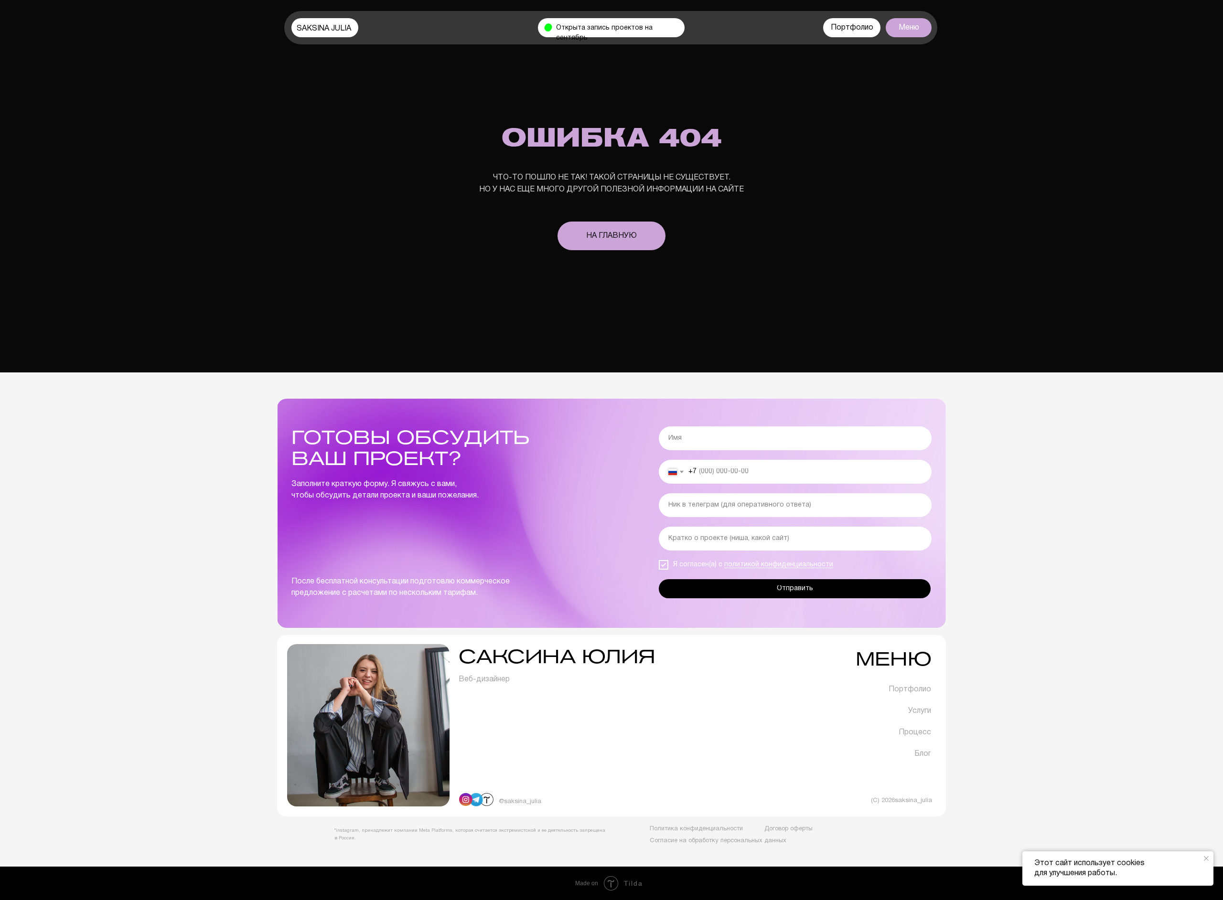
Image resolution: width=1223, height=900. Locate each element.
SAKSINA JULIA (324, 28)
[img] (487, 800)
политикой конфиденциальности (778, 564)
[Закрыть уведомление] (1206, 858)
